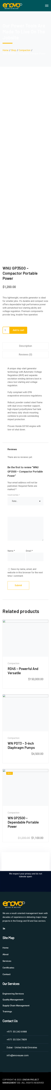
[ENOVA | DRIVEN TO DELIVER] (12, 5)
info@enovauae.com (18, 1055)
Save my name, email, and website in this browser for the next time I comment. (25, 572)
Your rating (14, 495)
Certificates (8, 967)
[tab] (25, 345)
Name (11, 551)
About (5, 954)
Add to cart (18, 330)
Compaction (24, 50)
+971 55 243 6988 (17, 1031)
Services (7, 961)
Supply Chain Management (16, 1005)
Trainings (7, 1011)
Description (25, 345)
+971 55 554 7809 (17, 1039)
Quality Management (13, 999)
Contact (6, 974)
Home (5, 50)
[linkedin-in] (4, 928)
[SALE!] (25, 787)
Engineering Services (13, 993)
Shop (13, 50)
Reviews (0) (25, 354)
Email (29, 551)
